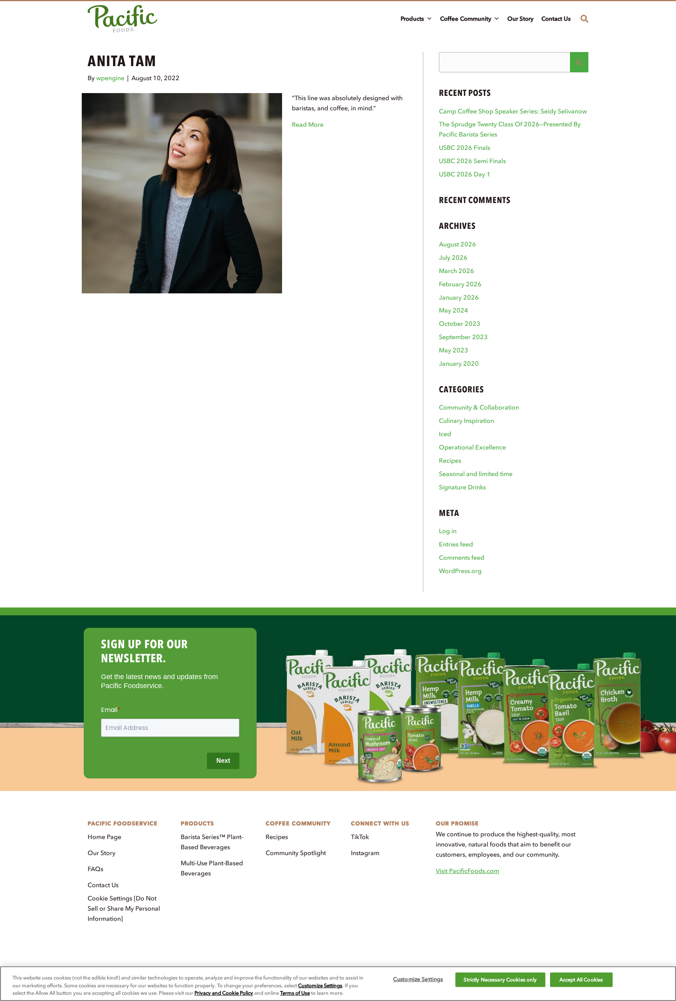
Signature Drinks (462, 487)
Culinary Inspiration (466, 420)
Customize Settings (320, 985)
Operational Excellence (472, 447)
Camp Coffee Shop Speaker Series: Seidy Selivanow (513, 111)
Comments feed (461, 557)
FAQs (95, 869)
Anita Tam (122, 61)
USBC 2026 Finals (464, 147)
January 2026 (459, 297)
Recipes (450, 460)
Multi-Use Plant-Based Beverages (212, 868)
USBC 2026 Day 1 (465, 174)
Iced (445, 434)
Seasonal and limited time (475, 474)
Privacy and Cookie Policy (223, 993)
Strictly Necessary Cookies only (500, 980)
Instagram (365, 853)
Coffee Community (465, 18)
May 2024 (453, 310)
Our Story (520, 18)
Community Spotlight (296, 853)
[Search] (579, 62)
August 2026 (457, 244)
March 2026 (456, 271)
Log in (448, 531)
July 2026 (453, 257)
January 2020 (459, 363)
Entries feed (456, 544)
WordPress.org (460, 571)
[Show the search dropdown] (581, 19)
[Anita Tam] (182, 192)
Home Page (104, 837)
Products (412, 18)
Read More (308, 124)
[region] (338, 983)
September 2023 (463, 337)
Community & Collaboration (479, 407)
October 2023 (459, 323)
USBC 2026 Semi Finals (472, 161)
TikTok (360, 837)
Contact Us (556, 18)
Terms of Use (295, 993)
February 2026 (460, 284)
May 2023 (453, 350)
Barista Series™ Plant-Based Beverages (212, 842)
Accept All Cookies (581, 980)
